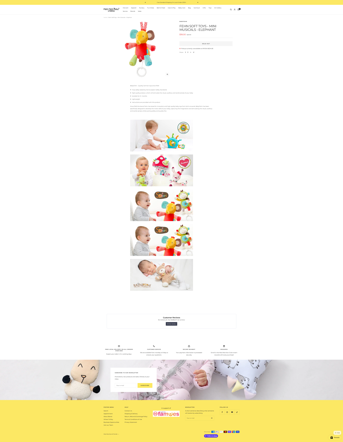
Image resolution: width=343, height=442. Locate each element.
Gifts (204, 8)
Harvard (125, 8)
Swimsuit (197, 8)
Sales (139, 11)
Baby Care (181, 8)
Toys (210, 8)
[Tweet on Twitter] (190, 52)
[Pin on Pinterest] (187, 52)
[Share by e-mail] (193, 52)
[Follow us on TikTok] (236, 412)
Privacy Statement (131, 422)
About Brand (108, 416)
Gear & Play (172, 8)
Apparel (133, 8)
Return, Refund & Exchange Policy (136, 416)
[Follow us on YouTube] (232, 412)
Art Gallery (217, 8)
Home (105, 17)
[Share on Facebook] (185, 52)
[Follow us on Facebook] (222, 412)
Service (125, 11)
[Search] (231, 9)
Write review (171, 324)
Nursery (141, 8)
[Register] (211, 418)
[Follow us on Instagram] (227, 412)
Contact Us (128, 411)
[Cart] (238, 9)
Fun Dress (150, 8)
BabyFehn (183, 21)
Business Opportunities (111, 422)
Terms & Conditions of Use (133, 419)
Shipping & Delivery (131, 413)
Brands (132, 11)
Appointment (108, 413)
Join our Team (108, 425)
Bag (189, 8)
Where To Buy (108, 419)
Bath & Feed (161, 8)
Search (106, 411)
